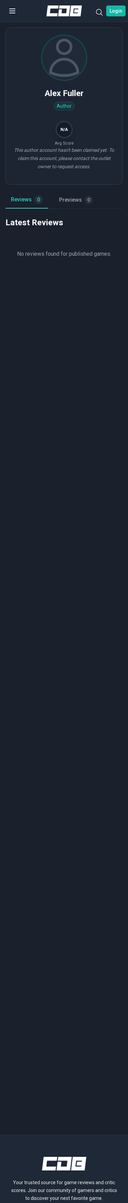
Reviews (25, 199)
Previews (74, 200)
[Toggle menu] (12, 11)
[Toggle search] (99, 13)
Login (116, 11)
